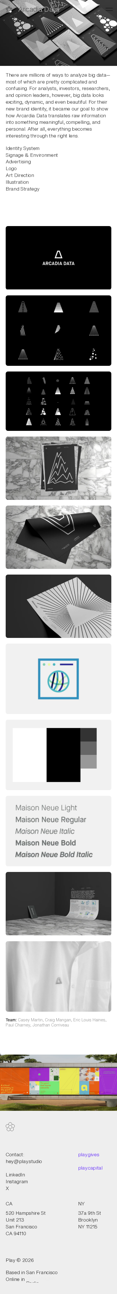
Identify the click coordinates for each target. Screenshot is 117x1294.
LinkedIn (15, 1174)
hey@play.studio (24, 1161)
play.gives (88, 1154)
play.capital (90, 1167)
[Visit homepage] (10, 1126)
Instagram (17, 1181)
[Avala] (58, 1081)
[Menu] (109, 9)
